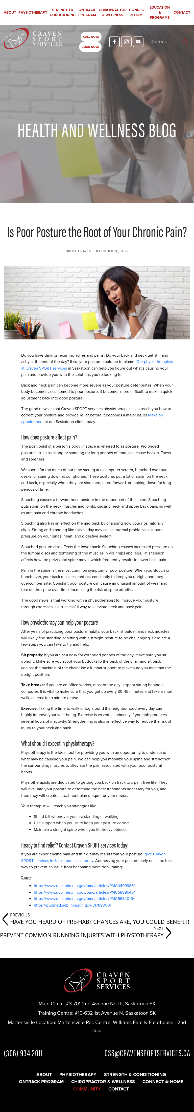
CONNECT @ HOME (137, 12)
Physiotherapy (32, 12)
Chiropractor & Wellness (113, 12)
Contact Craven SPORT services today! (93, 844)
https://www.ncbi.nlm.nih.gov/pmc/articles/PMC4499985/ (84, 886)
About (10, 12)
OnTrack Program (87, 12)
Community (87, 1089)
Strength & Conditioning (63, 12)
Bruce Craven (78, 250)
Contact (182, 12)
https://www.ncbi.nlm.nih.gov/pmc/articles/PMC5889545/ (84, 892)
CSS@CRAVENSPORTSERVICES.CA (147, 1052)
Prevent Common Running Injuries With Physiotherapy (81, 935)
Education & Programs (160, 12)
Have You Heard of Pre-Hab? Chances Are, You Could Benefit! (99, 921)
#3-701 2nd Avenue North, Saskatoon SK (111, 1003)
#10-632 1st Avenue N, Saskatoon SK (115, 1013)
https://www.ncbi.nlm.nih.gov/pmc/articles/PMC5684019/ (84, 899)
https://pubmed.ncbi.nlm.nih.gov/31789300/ (72, 905)
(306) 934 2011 (23, 1052)
